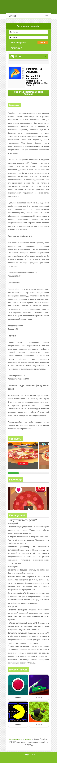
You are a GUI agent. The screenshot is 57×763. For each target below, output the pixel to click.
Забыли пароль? (18, 42)
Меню (12, 16)
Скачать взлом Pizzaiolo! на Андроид (28, 92)
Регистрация (16, 48)
